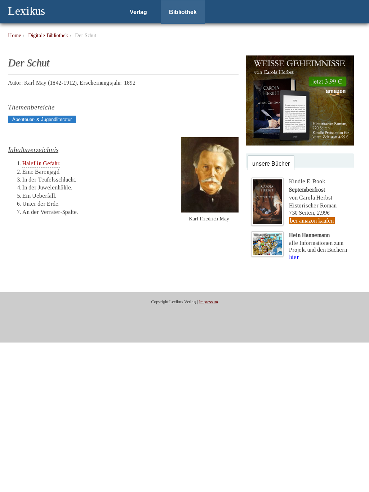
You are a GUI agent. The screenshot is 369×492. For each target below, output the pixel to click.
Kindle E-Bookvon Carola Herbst (310, 189)
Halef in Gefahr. (41, 163)
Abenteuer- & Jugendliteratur (42, 119)
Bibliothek (183, 12)
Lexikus (26, 10)
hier (294, 257)
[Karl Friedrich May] (210, 210)
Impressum (208, 301)
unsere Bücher (271, 164)
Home (14, 35)
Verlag (138, 12)
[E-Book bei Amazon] (300, 143)
